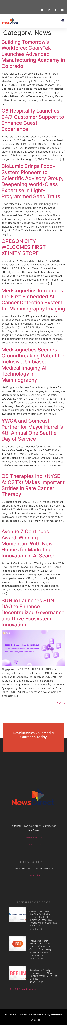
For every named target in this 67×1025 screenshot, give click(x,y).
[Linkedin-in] (35, 1020)
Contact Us (33, 875)
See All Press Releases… (23, 989)
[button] (62, 20)
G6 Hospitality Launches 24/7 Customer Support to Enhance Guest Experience (33, 120)
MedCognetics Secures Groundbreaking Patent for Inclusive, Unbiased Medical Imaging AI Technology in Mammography (33, 365)
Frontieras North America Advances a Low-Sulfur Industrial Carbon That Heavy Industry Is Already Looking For (41, 947)
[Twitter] (32, 1020)
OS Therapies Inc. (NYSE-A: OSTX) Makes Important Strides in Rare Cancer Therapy (33, 485)
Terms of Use (34, 844)
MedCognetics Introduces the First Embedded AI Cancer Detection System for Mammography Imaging (33, 299)
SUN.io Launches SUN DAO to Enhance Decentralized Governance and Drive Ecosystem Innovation (33, 612)
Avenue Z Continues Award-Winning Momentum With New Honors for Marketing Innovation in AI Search (28, 543)
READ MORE (36, 929)
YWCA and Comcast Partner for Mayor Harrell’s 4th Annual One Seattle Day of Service (32, 430)
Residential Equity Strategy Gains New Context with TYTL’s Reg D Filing (43, 974)
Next (61, 702)
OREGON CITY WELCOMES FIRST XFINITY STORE (24, 247)
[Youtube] (39, 1020)
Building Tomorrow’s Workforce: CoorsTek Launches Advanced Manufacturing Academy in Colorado (33, 54)
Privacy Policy (33, 837)
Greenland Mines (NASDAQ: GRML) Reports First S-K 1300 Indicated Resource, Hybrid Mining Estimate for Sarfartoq (43, 918)
